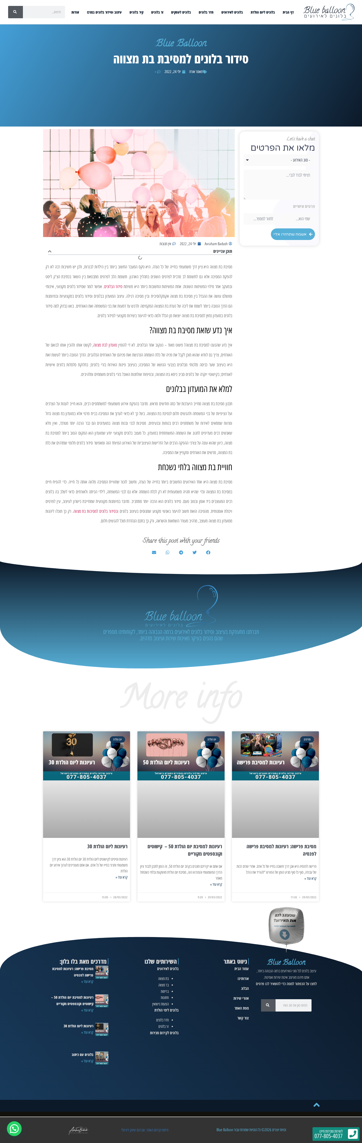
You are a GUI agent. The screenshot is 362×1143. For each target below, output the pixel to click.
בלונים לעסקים (181, 12)
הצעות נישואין (160, 1004)
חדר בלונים (206, 12)
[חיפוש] (15, 12)
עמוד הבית (241, 968)
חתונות (165, 997)
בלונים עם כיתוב (82, 1054)
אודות (75, 12)
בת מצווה (163, 978)
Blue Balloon (286, 963)
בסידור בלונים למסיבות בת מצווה (95, 511)
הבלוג (245, 988)
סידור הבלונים (113, 286)
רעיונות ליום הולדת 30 (107, 846)
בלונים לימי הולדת (166, 1010)
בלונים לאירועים (232, 12)
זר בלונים (157, 12)
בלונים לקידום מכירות (164, 1032)
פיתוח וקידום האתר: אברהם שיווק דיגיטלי (144, 1130)
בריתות (165, 991)
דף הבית (288, 12)
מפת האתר (241, 1008)
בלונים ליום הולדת (263, 12)
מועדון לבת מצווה (105, 345)
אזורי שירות (241, 998)
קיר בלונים (136, 12)
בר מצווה (163, 985)
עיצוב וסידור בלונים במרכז (104, 12)
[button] (49, 251)
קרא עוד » (310, 878)
